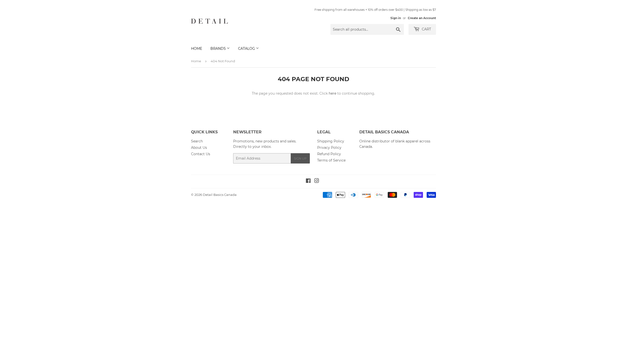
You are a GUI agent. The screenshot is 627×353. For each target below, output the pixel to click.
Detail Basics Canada (220, 195)
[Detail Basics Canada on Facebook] (308, 181)
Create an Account (422, 18)
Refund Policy (329, 154)
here (332, 93)
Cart (426, 29)
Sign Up (300, 158)
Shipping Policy (330, 141)
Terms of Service (331, 160)
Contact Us (200, 154)
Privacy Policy (329, 147)
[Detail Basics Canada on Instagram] (316, 181)
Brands (218, 48)
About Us (199, 147)
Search (197, 141)
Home (196, 48)
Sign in (395, 18)
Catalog (247, 48)
